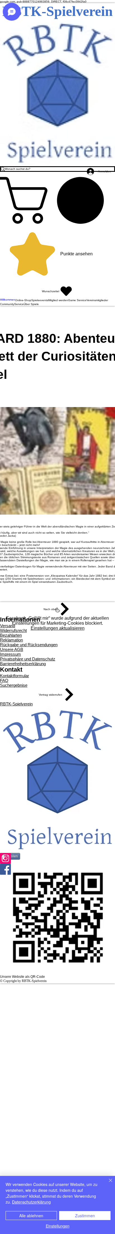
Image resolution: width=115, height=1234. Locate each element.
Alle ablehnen (31, 1215)
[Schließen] (107, 1183)
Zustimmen (85, 1215)
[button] (57, 200)
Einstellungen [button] (58, 1226)
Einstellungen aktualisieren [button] (58, 628)
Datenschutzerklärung (31, 1202)
